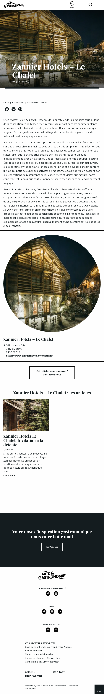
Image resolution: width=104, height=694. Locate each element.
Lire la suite (9, 475)
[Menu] (99, 688)
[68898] (48, 593)
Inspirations (33, 675)
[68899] (60, 611)
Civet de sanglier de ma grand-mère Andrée (48, 646)
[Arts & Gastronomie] (14, 5)
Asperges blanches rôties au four (42, 658)
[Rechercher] (90, 5)
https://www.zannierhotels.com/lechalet (29, 355)
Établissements (18, 102)
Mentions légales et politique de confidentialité (45, 685)
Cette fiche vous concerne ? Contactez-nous (52, 373)
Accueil (6, 102)
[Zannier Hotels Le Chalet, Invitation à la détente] (26, 415)
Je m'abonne (52, 547)
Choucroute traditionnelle (39, 654)
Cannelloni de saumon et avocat (42, 661)
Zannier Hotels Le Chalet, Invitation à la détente (23, 440)
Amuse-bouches (33, 650)
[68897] (56, 593)
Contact (59, 672)
